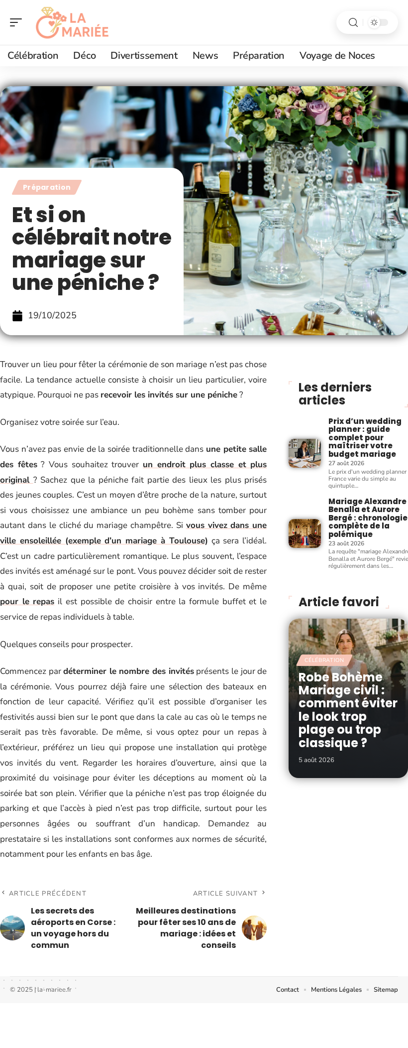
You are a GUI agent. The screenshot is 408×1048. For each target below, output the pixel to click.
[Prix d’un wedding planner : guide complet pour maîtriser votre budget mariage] (304, 453)
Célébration (324, 660)
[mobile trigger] (18, 22)
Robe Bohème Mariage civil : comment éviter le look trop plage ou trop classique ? (348, 710)
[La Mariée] (71, 22)
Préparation (47, 187)
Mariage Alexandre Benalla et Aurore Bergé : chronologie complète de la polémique (368, 517)
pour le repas (27, 601)
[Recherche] (353, 22)
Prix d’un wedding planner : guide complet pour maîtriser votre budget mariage (365, 437)
